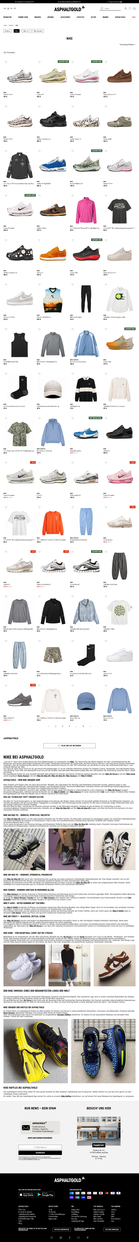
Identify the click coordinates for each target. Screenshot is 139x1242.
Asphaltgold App (77, 1221)
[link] (69, 8)
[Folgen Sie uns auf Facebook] (69, 1237)
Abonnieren (40, 1153)
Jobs (20, 1221)
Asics (113, 1212)
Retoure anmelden (112, 1229)
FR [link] (15, 8)
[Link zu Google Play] (45, 1194)
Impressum (53, 1218)
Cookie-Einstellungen (57, 1214)
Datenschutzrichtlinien (30, 1158)
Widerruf (52, 1212)
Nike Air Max (98, 1218)
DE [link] (8, 8)
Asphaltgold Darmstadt (27, 1216)
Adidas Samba (98, 1212)
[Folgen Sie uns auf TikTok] (61, 1237)
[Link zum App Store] (26, 1194)
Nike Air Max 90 (43, 775)
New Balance (116, 1218)
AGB (50, 1209)
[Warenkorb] (134, 8)
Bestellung (75, 1212)
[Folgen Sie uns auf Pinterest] (88, 1237)
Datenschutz (53, 1216)
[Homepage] (69, 1179)
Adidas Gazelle (99, 1214)
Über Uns (21, 1209)
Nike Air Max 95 (13, 879)
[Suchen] (102, 9)
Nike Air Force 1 (13, 920)
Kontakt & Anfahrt (25, 1212)
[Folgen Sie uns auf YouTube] (78, 1237)
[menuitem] (15, 44)
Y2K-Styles (16, 912)
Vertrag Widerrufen (61, 1229)
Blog (20, 1223)
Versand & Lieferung (79, 1216)
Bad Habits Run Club (26, 1218)
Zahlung (74, 1214)
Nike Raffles (66, 1096)
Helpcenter (75, 1209)
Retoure (74, 1218)
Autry (113, 1214)
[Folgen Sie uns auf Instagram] (51, 1237)
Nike (72, 761)
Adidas (113, 1209)
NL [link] (12, 8)
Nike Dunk (130, 774)
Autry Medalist (98, 1221)
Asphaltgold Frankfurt (26, 1214)
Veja (112, 1221)
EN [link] (5, 8)
